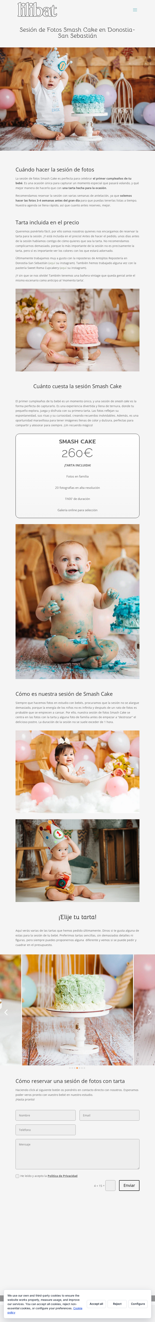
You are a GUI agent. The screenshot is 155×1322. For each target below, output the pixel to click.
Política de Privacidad (63, 1176)
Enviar (129, 1185)
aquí (52, 263)
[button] (6, 1012)
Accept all (96, 1303)
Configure (138, 1303)
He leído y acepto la (49, 1176)
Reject (117, 1303)
